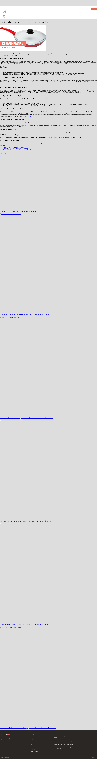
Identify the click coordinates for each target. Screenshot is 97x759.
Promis (32, 736)
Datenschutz (78, 737)
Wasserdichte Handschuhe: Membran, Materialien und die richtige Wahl (18, 149)
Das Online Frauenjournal (8, 3)
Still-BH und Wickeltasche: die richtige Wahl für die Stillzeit (15, 151)
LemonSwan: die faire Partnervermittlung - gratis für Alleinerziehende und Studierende (28, 728)
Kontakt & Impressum (80, 736)
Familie (32, 746)
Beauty (32, 744)
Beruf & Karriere (34, 751)
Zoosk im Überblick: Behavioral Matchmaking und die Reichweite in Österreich (25, 521)
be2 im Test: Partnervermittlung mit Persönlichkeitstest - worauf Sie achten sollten (26, 418)
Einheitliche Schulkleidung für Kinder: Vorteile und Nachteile (15, 148)
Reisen (32, 748)
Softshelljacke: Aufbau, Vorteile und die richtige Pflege (14, 147)
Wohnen (32, 742)
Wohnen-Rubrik (32, 116)
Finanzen (32, 741)
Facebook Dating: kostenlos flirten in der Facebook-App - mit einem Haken (24, 624)
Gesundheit (33, 737)
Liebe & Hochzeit (34, 749)
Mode (32, 739)
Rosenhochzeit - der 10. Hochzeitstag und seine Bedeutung (19, 211)
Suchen (94, 8)
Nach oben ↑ (93, 757)
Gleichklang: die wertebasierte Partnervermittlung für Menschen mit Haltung (25, 314)
